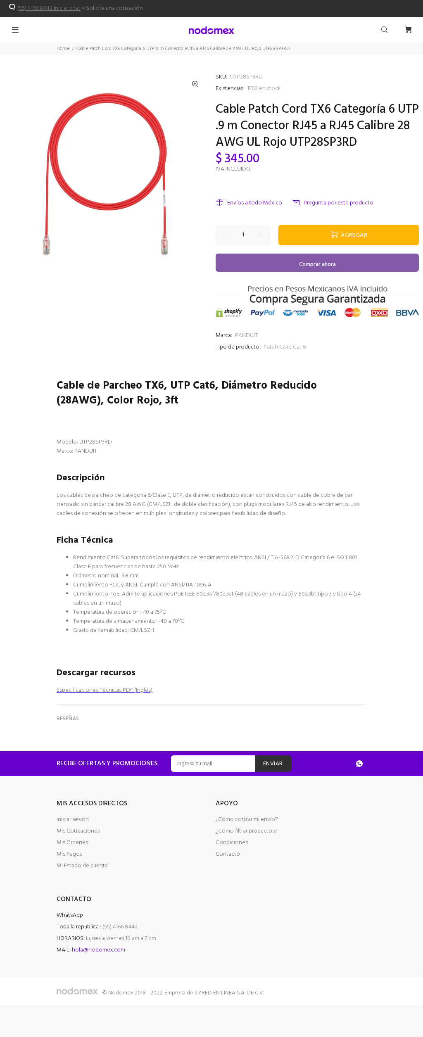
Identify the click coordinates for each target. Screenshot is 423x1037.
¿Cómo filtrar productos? (247, 831)
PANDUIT (246, 335)
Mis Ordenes (72, 842)
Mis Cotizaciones (78, 831)
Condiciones (232, 842)
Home (63, 49)
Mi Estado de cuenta (82, 866)
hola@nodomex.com (98, 950)
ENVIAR (273, 764)
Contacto (228, 854)
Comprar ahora (317, 264)
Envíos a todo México (254, 203)
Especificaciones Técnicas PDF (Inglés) (104, 690)
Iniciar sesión (73, 819)
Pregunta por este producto (338, 203)
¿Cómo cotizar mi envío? (247, 819)
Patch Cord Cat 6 (285, 347)
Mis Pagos (69, 854)
